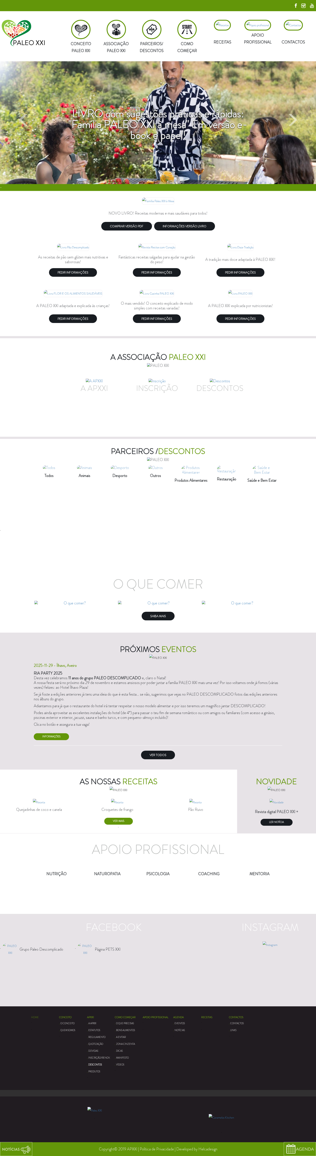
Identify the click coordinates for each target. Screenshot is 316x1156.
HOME (35, 1017)
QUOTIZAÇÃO (95, 1044)
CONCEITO (65, 1017)
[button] (24, 126)
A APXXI (92, 1023)
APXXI (90, 1017)
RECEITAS (206, 1017)
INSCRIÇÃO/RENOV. (99, 1057)
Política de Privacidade (157, 1149)
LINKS (233, 1030)
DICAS (119, 1051)
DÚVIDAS (93, 1051)
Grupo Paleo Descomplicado (41, 949)
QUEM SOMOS (67, 1030)
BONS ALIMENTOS (125, 1030)
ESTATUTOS (94, 1030)
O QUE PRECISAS (125, 1023)
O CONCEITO (67, 1023)
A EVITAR (121, 1037)
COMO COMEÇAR (125, 1017)
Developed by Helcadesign (196, 1149)
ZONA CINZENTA (125, 1044)
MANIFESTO (122, 1057)
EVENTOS (180, 1023)
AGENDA (178, 1017)
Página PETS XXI (108, 949)
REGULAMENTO (97, 1037)
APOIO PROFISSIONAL (156, 1017)
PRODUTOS (94, 1071)
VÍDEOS (120, 1064)
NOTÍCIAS (180, 1030)
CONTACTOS (236, 1017)
